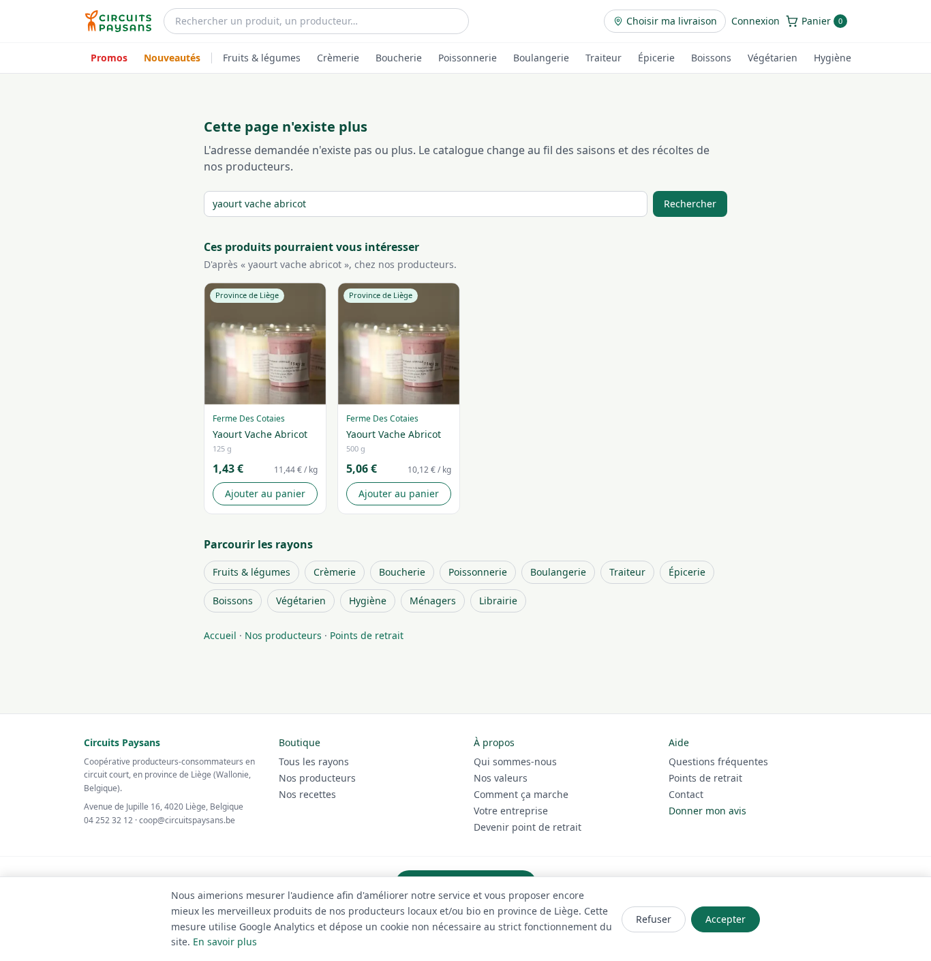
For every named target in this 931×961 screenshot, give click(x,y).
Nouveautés (172, 57)
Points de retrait (366, 635)
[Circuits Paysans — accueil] (118, 21)
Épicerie (656, 57)
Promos (109, 57)
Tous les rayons (314, 761)
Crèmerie (338, 57)
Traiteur (603, 57)
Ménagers (433, 600)
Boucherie (399, 57)
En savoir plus (225, 941)
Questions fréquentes (718, 761)
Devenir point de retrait (527, 826)
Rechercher (690, 203)
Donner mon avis (707, 810)
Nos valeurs (501, 777)
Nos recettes (307, 794)
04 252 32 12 (108, 820)
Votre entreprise (511, 810)
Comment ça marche (521, 794)
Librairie (498, 600)
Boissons (711, 57)
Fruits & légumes (262, 57)
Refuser (653, 919)
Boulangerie (541, 57)
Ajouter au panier (265, 493)
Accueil (220, 635)
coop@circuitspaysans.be (187, 820)
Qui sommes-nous (515, 761)
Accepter (725, 919)
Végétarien (772, 57)
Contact (686, 794)
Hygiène (832, 57)
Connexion (755, 20)
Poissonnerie (467, 57)
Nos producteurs (283, 635)
